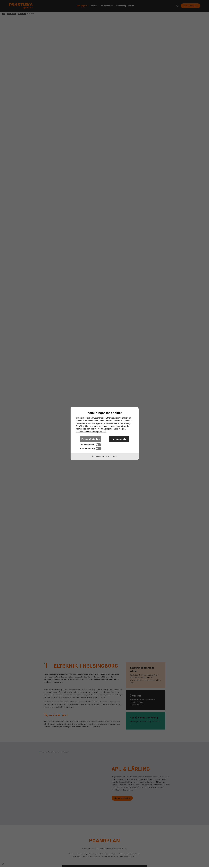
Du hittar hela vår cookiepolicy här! (91, 431)
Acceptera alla (119, 439)
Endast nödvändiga (90, 439)
